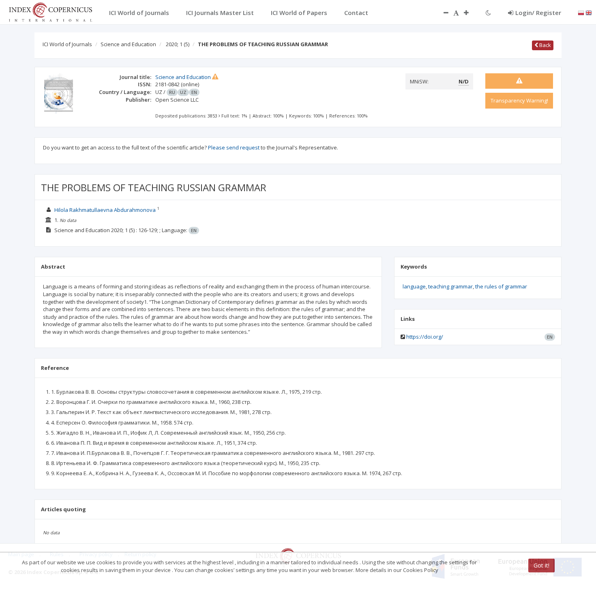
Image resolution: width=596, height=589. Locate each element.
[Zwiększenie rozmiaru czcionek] (470, 12)
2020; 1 (177, 44)
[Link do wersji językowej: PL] (581, 12)
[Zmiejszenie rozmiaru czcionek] (442, 12)
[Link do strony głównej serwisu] (50, 11)
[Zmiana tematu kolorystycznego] (488, 12)
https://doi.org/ (424, 336)
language (414, 286)
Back (544, 45)
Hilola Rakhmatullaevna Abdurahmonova (105, 209)
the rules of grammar (501, 286)
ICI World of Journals (67, 44)
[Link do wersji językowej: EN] (588, 12)
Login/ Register (538, 13)
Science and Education (128, 44)
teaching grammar (450, 286)
